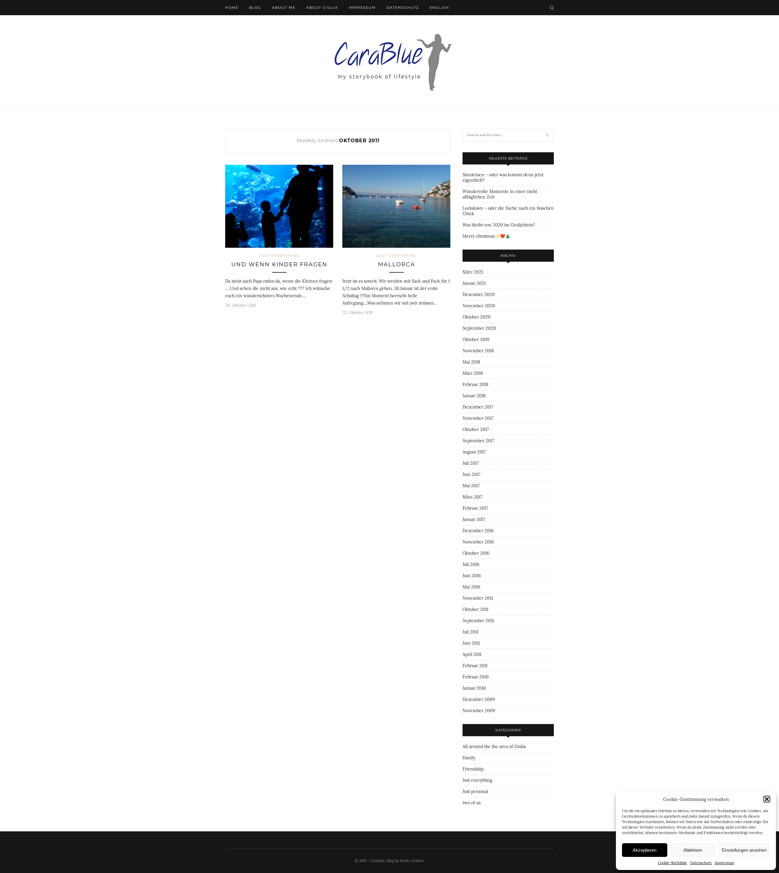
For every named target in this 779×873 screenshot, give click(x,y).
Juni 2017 (471, 474)
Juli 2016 (471, 564)
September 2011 (478, 620)
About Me (283, 7)
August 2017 (474, 452)
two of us (471, 803)
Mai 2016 (471, 587)
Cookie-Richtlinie (672, 863)
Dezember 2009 (479, 699)
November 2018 (478, 351)
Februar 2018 (475, 384)
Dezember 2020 (479, 294)
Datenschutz (701, 863)
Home (232, 7)
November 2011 (478, 598)
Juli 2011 (470, 632)
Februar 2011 (475, 665)
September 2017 (478, 440)
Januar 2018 (474, 396)
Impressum (724, 863)
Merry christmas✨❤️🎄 (486, 236)
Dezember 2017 (478, 407)
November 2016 (478, 542)
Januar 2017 (474, 519)
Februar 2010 (476, 677)
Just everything (279, 256)
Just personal (475, 791)
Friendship (473, 769)
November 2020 (479, 306)
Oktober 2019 (476, 339)
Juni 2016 (472, 575)
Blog (255, 7)
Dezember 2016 (478, 530)
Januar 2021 (474, 283)
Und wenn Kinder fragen (279, 264)
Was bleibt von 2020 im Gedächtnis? (499, 225)
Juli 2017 (471, 463)
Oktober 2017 (476, 429)
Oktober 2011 (475, 609)
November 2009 (479, 710)
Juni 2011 (471, 643)
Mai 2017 (471, 485)
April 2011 (472, 654)
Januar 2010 (474, 688)
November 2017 (478, 418)
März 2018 (473, 373)
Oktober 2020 (477, 317)
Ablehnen (692, 850)
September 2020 (479, 328)
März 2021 (473, 272)
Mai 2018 (471, 362)
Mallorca (396, 264)
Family (469, 758)
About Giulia (322, 7)
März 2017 (472, 497)
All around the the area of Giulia (494, 746)
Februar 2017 (475, 508)
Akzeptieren (644, 850)
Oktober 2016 (476, 553)
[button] (767, 799)
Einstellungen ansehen (744, 850)
